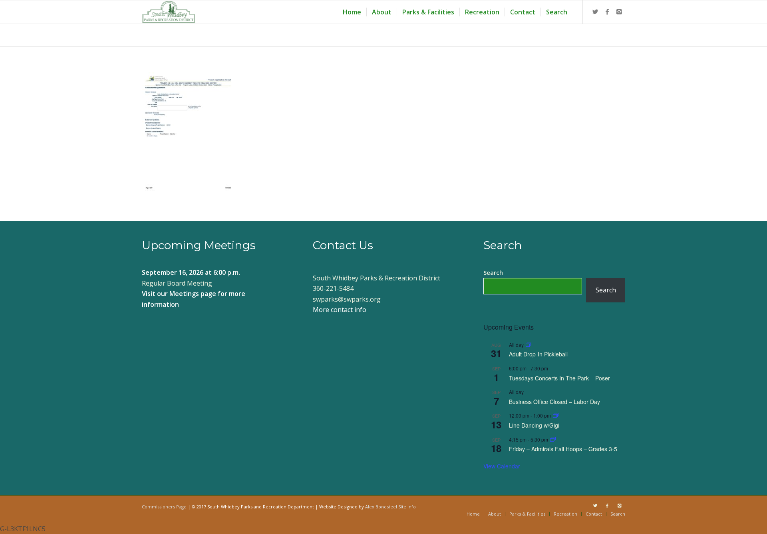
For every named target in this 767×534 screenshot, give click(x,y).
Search (493, 272)
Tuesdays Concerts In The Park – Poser (559, 378)
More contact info (339, 309)
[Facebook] (607, 12)
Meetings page (192, 293)
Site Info (407, 507)
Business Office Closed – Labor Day (554, 402)
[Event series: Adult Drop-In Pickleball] (528, 344)
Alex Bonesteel (381, 507)
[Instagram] (619, 12)
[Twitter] (595, 12)
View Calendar (501, 466)
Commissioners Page (164, 507)
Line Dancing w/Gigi (534, 425)
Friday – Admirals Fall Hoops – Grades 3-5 (563, 449)
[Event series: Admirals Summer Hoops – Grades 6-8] (553, 439)
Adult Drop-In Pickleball (538, 354)
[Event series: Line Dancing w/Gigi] (555, 415)
